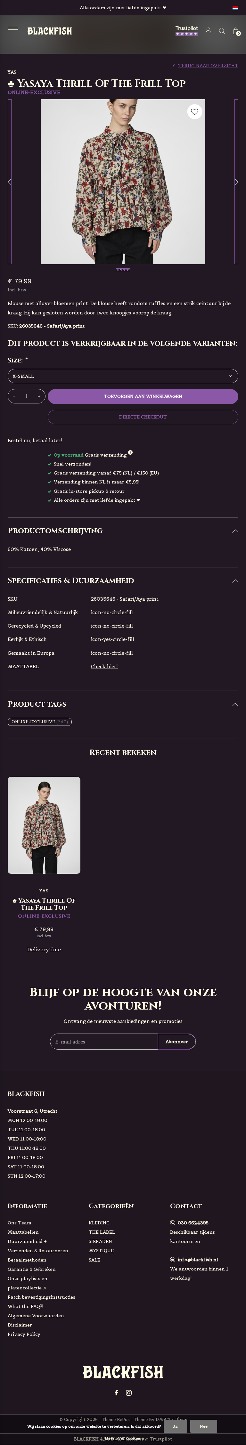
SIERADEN (100, 1241)
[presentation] (10, 181)
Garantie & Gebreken (32, 1269)
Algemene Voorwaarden (36, 1316)
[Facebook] (116, 1393)
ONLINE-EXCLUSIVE (40, 722)
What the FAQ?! (26, 1306)
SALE (94, 1260)
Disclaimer (20, 1325)
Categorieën (111, 1206)
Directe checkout (143, 417)
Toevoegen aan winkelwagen (143, 396)
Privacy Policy (24, 1334)
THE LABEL (102, 1232)
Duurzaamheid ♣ (27, 1241)
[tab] (123, 531)
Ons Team (19, 1223)
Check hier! (104, 666)
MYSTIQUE (101, 1251)
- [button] (14, 396)
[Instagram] (129, 1393)
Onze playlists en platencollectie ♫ (27, 1283)
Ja (175, 1426)
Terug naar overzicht (208, 66)
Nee (204, 1426)
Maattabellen (23, 1232)
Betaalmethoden (27, 1260)
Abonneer (177, 1041)
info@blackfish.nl (198, 1259)
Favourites (194, 111)
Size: (17, 360)
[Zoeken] (222, 31)
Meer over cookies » (124, 1438)
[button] (13, 29)
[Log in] (208, 31)
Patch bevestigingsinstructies (41, 1297)
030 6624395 (193, 1223)
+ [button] (39, 396)
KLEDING (99, 1223)
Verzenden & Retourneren (38, 1251)
